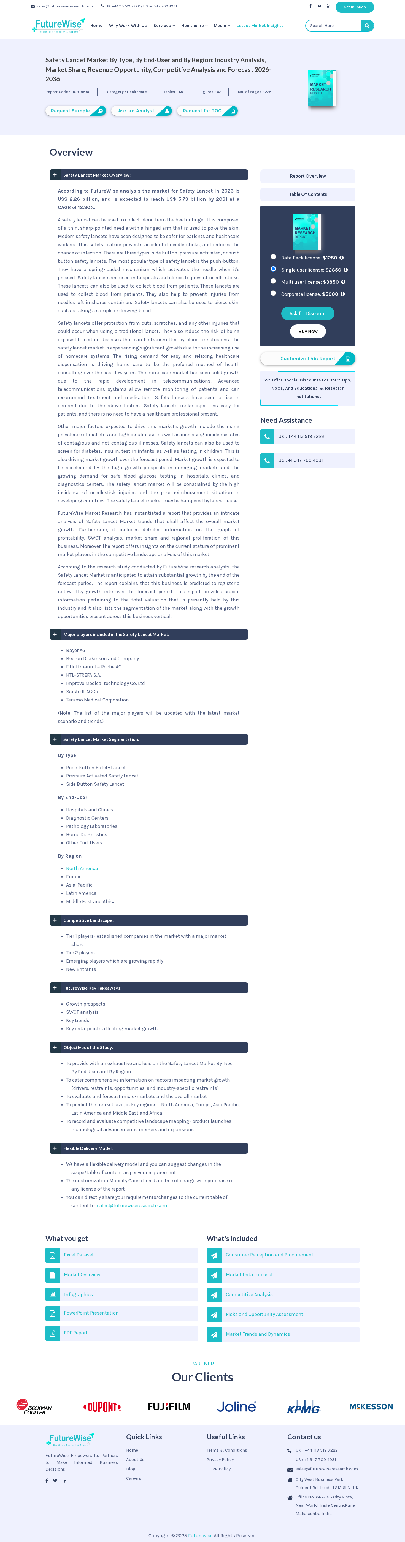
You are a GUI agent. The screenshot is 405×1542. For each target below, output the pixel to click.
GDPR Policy (219, 1468)
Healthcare (193, 25)
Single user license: (311, 270)
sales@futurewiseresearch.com (64, 6)
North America (82, 868)
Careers (133, 1478)
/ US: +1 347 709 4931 (159, 6)
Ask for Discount (308, 313)
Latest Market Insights (260, 25)
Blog (131, 1468)
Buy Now (308, 331)
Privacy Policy (220, 1459)
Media (220, 25)
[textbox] (340, 25)
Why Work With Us (128, 25)
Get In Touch (355, 7)
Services (162, 25)
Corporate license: (309, 294)
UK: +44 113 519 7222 (123, 6)
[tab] (307, 176)
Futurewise (200, 1536)
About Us (135, 1459)
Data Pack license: (309, 258)
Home (96, 25)
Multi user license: (310, 282)
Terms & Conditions (227, 1450)
